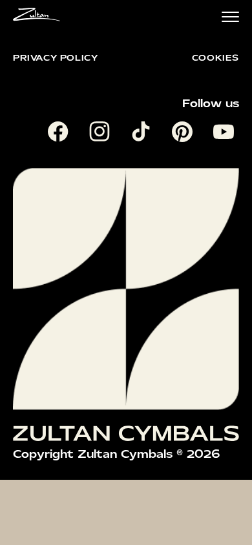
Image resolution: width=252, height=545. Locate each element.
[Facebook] (61, 134)
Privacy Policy (55, 57)
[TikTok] (143, 134)
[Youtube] (226, 134)
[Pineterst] (185, 134)
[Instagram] (102, 134)
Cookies (215, 57)
